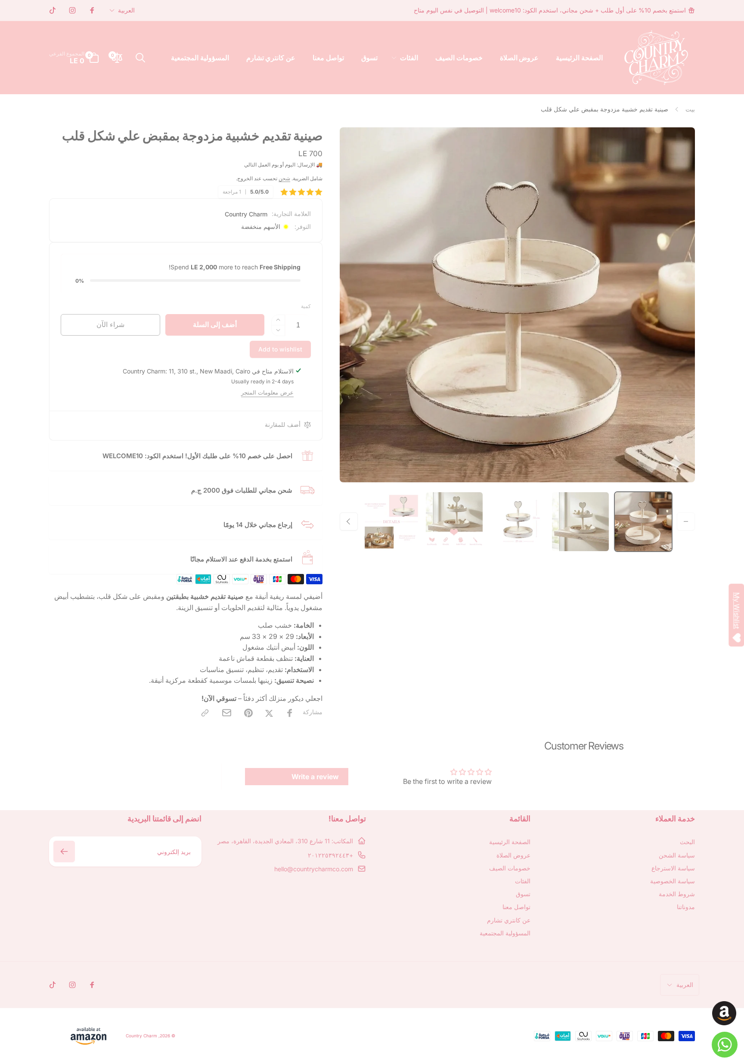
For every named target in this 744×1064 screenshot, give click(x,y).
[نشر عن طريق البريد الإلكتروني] (226, 712)
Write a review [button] (315, 776)
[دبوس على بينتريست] (248, 713)
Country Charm (246, 214)
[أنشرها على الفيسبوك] (289, 713)
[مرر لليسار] (686, 521)
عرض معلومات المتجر (267, 392)
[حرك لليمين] (349, 521)
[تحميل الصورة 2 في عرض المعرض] (580, 521)
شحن (284, 178)
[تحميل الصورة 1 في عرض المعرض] (643, 521)
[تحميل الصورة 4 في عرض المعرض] (454, 521)
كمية (306, 306)
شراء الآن (110, 324)
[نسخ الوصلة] (205, 713)
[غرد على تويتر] (269, 713)
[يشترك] (64, 851)
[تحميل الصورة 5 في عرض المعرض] (391, 521)
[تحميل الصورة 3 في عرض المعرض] (517, 521)
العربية (126, 10)
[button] (406, 58)
